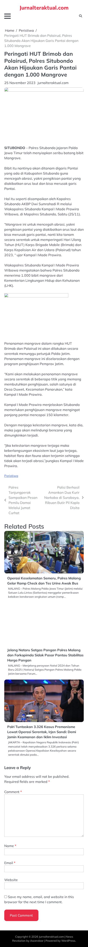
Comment (13, 792)
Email (9, 863)
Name (10, 846)
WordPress (68, 940)
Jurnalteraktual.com (44, 7)
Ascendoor (37, 940)
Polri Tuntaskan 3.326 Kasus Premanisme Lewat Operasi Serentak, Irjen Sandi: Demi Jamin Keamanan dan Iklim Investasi (41, 732)
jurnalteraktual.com (53, 83)
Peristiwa (11, 476)
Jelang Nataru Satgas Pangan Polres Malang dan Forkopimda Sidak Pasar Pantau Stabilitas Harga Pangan (45, 655)
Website (11, 880)
